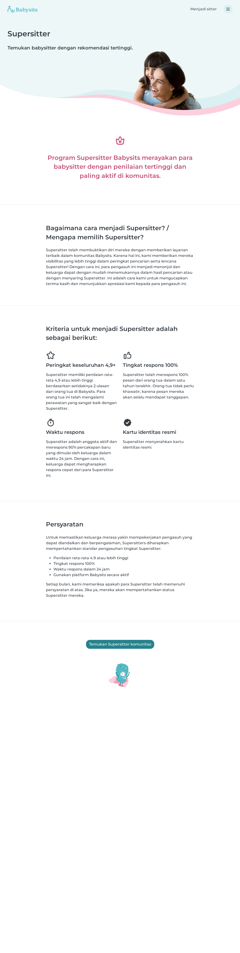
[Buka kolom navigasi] (228, 9)
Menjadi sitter (203, 9)
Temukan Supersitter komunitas (120, 644)
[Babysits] (23, 9)
